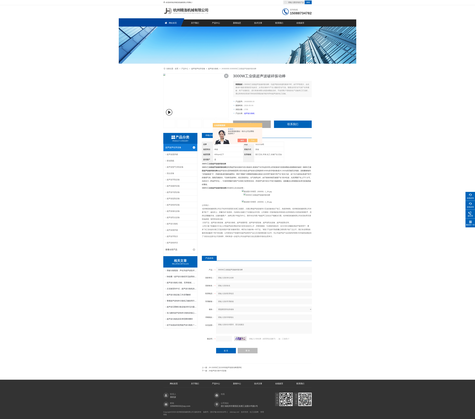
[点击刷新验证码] (240, 339)
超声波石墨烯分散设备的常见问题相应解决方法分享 (181, 307)
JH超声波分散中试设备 (217, 371)
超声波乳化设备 (173, 217)
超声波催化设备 (173, 211)
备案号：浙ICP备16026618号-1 (215, 412)
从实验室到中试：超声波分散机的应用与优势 (181, 289)
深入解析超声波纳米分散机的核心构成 (181, 313)
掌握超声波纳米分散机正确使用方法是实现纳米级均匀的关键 (181, 301)
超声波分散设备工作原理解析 (179, 295)
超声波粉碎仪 (172, 243)
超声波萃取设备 (173, 180)
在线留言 (300, 23)
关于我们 (195, 23)
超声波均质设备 (173, 192)
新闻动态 (237, 23)
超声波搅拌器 (172, 230)
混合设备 (170, 173)
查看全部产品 (171, 250)
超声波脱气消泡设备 (175, 167)
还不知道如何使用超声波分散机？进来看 (181, 325)
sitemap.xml (234, 412)
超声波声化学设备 (198, 69)
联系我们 (279, 23)
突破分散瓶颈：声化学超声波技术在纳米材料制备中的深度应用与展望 (181, 270)
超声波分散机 (213, 69)
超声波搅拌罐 (172, 154)
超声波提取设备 (173, 198)
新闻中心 (237, 384)
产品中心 (216, 23)
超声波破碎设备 (173, 186)
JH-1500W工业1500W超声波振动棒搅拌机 (225, 367)
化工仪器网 (254, 412)
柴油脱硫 (170, 161)
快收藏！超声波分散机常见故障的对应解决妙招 (181, 276)
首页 (176, 69)
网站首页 (173, 23)
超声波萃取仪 (172, 236)
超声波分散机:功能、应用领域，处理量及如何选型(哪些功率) (181, 283)
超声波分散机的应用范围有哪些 (180, 319)
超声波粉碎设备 (173, 205)
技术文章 (258, 23)
